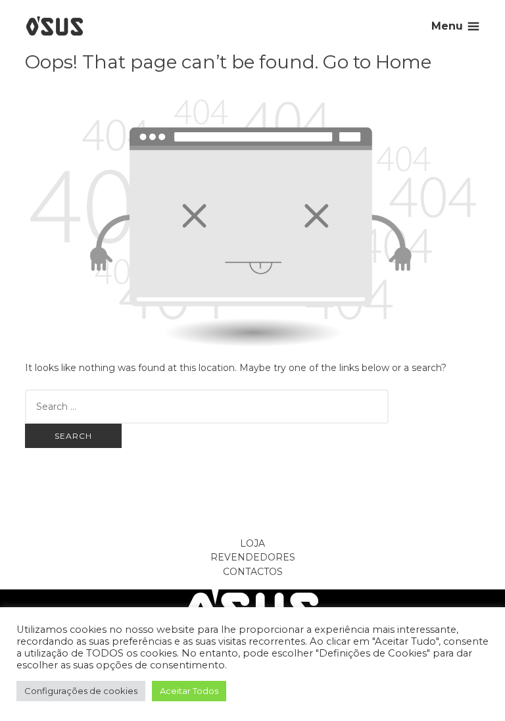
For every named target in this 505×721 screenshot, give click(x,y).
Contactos (253, 572)
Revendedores (252, 557)
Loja (252, 543)
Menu (447, 26)
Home (403, 62)
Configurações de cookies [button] (80, 690)
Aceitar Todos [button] (189, 690)
